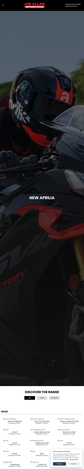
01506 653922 (76, 4)
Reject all (73, 463)
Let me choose (73, 459)
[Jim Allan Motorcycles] (34, 5)
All (30, 398)
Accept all (59, 463)
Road (42, 398)
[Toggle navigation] (3, 5)
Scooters (54, 398)
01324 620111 (73, 6)
